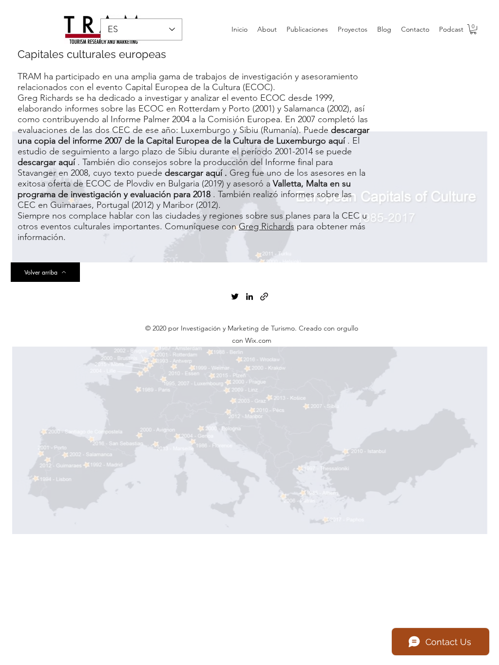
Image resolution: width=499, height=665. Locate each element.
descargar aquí (46, 162)
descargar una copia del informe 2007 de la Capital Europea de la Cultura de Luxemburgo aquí (193, 135)
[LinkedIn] (249, 296)
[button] (473, 29)
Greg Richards (266, 226)
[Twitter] (235, 296)
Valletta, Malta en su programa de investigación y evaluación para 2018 (184, 189)
